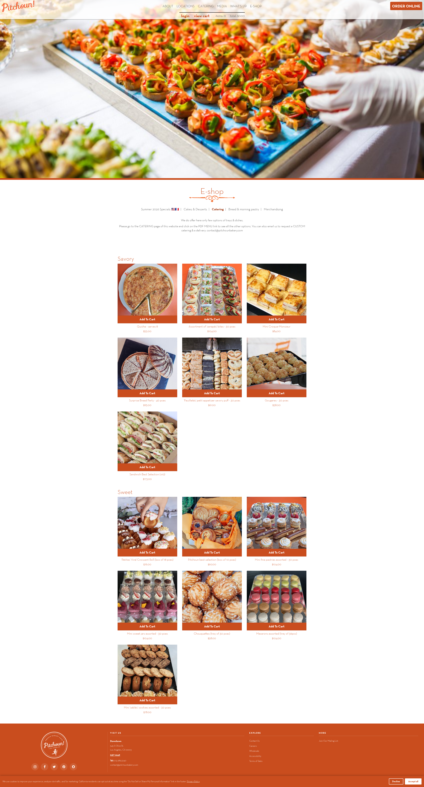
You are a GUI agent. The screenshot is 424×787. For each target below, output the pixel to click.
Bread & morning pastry (243, 209)
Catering (206, 6)
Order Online (406, 6)
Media (222, 6)
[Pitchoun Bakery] (18, 6)
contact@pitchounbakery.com (124, 764)
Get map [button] (115, 755)
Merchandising (273, 209)
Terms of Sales (256, 760)
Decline (396, 781)
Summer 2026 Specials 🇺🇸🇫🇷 (160, 209)
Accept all (413, 781)
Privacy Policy (193, 781)
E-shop (256, 6)
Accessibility (255, 756)
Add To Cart (147, 319)
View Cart (202, 16)
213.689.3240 (120, 760)
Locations (186, 6)
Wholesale (254, 750)
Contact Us (254, 740)
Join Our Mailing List (328, 740)
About (167, 6)
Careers (253, 745)
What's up (238, 6)
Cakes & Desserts (195, 209)
